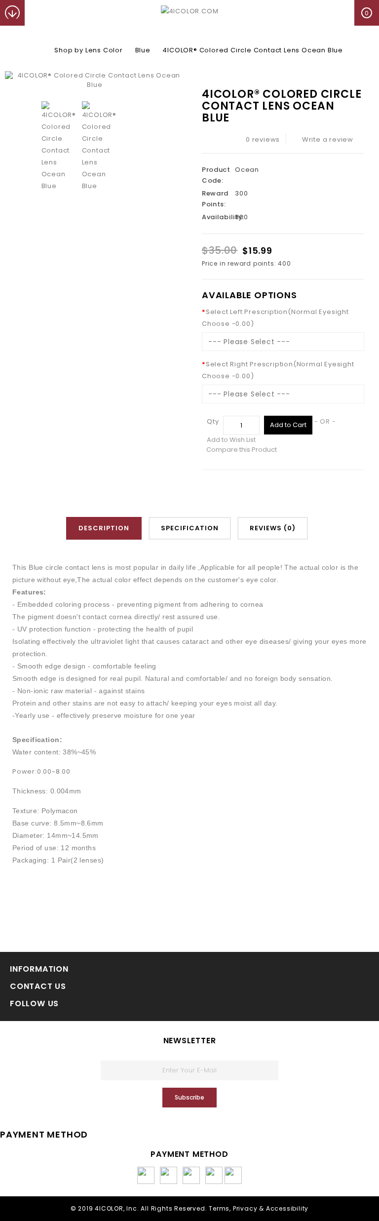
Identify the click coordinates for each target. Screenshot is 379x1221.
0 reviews (263, 139)
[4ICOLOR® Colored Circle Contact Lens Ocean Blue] (95, 80)
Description (103, 528)
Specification (190, 528)
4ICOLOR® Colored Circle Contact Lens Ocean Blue (252, 50)
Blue (143, 50)
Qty (213, 421)
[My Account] (37, 13)
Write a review (327, 139)
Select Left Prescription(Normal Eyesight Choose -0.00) (275, 317)
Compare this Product (241, 449)
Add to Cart (288, 425)
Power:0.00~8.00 (41, 771)
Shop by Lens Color (88, 50)
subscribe (189, 1097)
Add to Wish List (231, 439)
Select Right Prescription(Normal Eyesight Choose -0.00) (278, 370)
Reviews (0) (273, 528)
